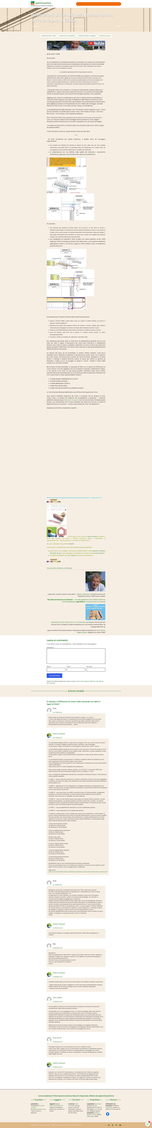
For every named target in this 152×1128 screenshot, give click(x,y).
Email (69, 666)
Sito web (89, 666)
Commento (50, 647)
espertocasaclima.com (56, 1105)
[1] (147, 1125)
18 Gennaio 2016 (57, 976)
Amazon (99, 1104)
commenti (71, 1105)
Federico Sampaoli (92, 536)
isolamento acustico (105, 35)
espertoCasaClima (43, 3)
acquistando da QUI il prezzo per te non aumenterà (68, 622)
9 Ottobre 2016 (57, 712)
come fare (96, 1109)
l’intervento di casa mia (71, 400)
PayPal (73, 555)
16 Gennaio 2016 (57, 1067)
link (96, 1107)
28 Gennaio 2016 (57, 948)
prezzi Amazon (99, 553)
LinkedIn (71, 544)
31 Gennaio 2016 (57, 928)
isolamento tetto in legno (49, 35)
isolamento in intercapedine (67, 35)
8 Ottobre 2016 (57, 737)
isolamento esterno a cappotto (87, 35)
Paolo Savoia (57, 1038)
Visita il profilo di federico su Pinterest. (59, 568)
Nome (49, 666)
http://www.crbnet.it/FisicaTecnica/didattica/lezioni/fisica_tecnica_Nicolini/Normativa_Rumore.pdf (78, 872)
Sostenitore (109, 1107)
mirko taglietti (57, 997)
